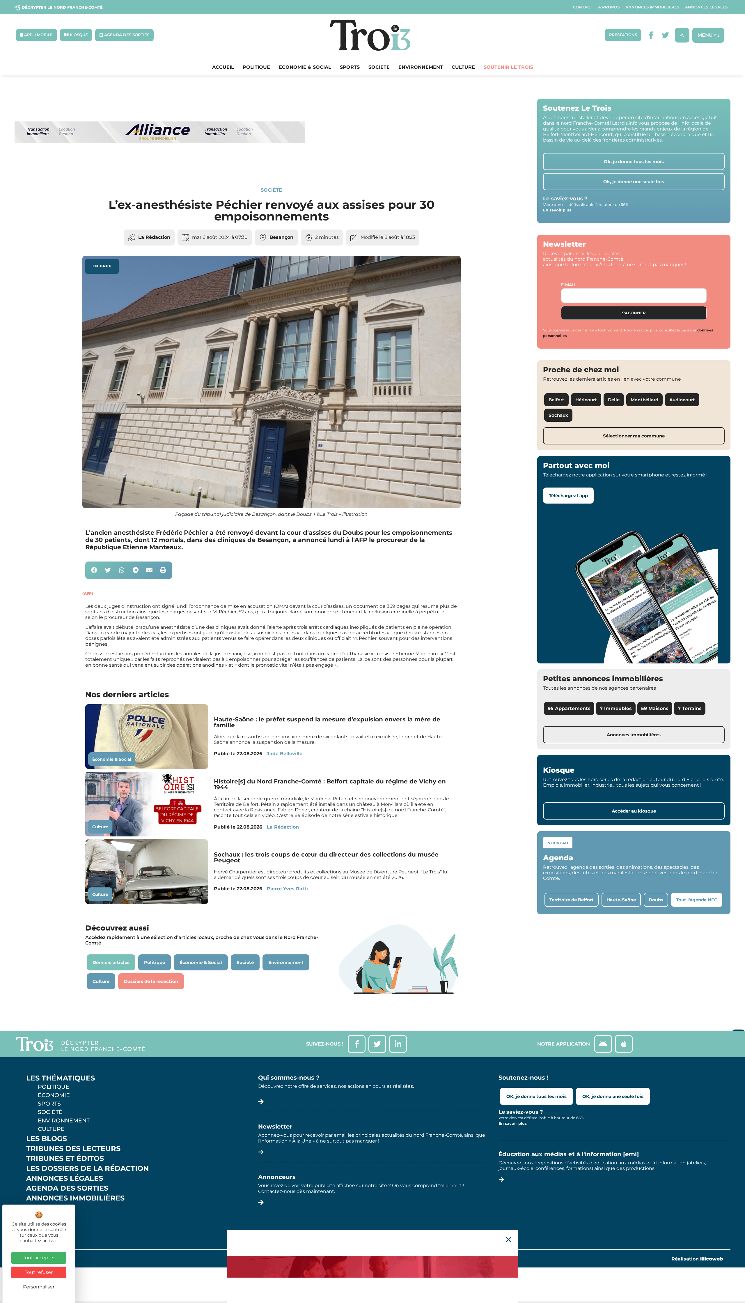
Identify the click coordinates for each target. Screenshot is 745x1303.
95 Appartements (569, 708)
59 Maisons (654, 708)
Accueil (223, 67)
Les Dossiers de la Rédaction (87, 1168)
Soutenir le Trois (508, 67)
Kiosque (43, 1208)
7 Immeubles (616, 708)
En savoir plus (557, 210)
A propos (609, 7)
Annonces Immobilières (652, 7)
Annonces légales (706, 7)
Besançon (281, 237)
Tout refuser (39, 1272)
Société (379, 67)
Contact (582, 7)
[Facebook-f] (651, 35)
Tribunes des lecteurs (73, 1148)
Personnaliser (38, 1287)
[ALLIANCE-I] (160, 167)
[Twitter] (665, 35)
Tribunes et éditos (65, 1158)
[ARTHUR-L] (372, 1266)
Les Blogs (46, 1138)
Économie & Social (305, 67)
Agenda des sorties (67, 1188)
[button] (94, 570)
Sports (350, 67)
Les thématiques (60, 1078)
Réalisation (697, 1259)
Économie (54, 1095)
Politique (256, 67)
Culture (463, 67)
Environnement (420, 67)
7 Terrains (690, 708)
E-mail (568, 284)
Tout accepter (39, 1257)
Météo (39, 1217)
